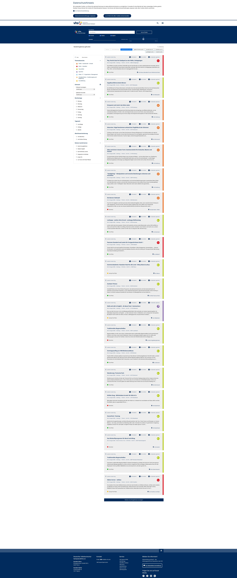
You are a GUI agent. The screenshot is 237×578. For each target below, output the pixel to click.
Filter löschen (84, 57)
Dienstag (80, 104)
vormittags (80, 124)
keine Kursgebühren (82, 146)
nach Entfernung (115, 49)
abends (79, 129)
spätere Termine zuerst (138, 49)
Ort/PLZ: (91, 39)
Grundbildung (82, 80)
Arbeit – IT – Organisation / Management (88, 74)
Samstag (80, 114)
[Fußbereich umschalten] (161, 550)
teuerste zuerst (159, 51)
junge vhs (80, 157)
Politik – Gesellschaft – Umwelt (86, 63)
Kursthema (91, 29)
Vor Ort (92, 35)
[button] (134, 46)
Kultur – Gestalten (83, 66)
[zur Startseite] (84, 23)
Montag (79, 101)
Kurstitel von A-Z (149, 49)
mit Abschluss (81, 136)
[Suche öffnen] (157, 23)
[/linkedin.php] (155, 576)
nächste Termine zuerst (126, 49)
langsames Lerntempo (83, 154)
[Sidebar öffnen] (162, 23)
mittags (79, 127)
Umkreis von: (124, 39)
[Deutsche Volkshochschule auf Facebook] (143, 576)
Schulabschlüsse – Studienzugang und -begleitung (88, 77)
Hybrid (113, 35)
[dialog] (118, 10)
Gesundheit (81, 69)
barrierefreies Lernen (83, 151)
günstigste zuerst (150, 51)
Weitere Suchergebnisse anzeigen (134, 499)
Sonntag (80, 117)
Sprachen (81, 71)
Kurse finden (144, 32)
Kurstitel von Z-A (159, 49)
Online (103, 35)
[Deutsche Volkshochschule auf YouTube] (151, 576)
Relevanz (107, 49)
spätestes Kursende (80, 92)
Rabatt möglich (81, 149)
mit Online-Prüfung (82, 139)
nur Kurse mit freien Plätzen (84, 159)
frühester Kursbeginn (81, 87)
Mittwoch (80, 106)
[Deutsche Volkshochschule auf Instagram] (147, 576)
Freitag (79, 112)
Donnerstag (80, 109)
